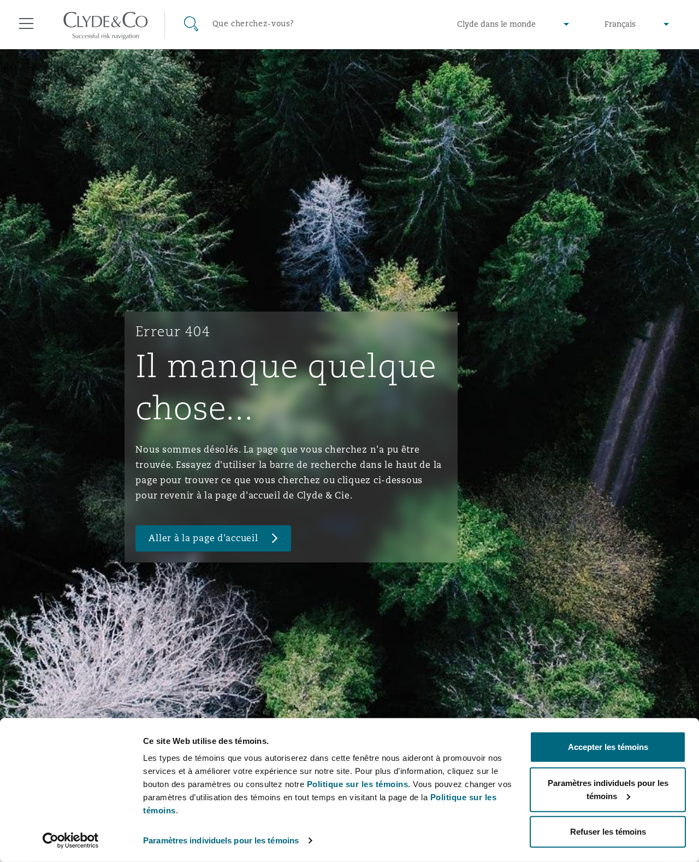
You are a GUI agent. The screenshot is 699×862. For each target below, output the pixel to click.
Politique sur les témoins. (359, 784)
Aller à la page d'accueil (203, 538)
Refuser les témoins (608, 831)
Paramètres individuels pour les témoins (221, 840)
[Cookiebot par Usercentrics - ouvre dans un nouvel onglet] (71, 840)
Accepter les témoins (608, 747)
